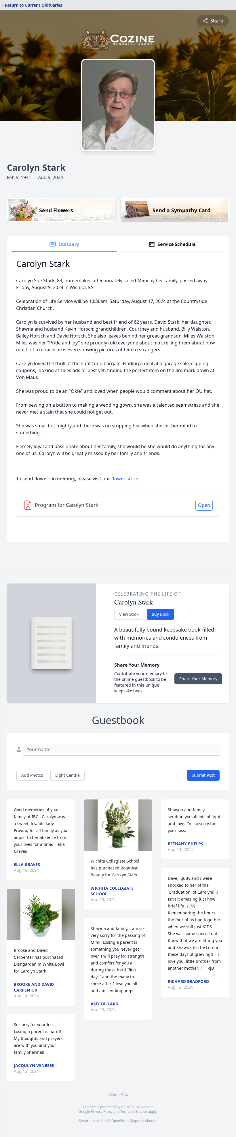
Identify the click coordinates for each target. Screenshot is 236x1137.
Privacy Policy (102, 1111)
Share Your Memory (198, 678)
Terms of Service (133, 1111)
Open (204, 505)
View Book (128, 614)
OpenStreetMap (124, 1120)
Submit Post (203, 775)
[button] (40, 914)
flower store (124, 478)
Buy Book (160, 614)
